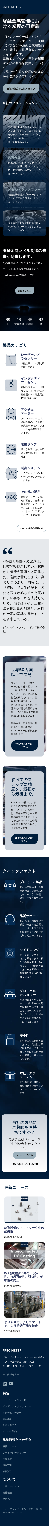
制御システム (30, 468)
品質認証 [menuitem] (7, 1471)
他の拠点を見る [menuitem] (11, 1374)
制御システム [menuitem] (10, 1425)
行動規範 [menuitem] (7, 1458)
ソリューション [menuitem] (11, 1486)
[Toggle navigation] (45, 7)
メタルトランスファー (24, 189)
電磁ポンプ (29, 444)
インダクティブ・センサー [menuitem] (17, 1406)
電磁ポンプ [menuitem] (8, 1418)
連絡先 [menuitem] (6, 1498)
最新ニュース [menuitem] (10, 1446)
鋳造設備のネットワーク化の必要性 (24, 1229)
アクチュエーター (27, 411)
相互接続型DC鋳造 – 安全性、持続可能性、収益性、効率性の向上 (23, 1276)
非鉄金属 (14, 122)
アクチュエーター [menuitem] (12, 1412)
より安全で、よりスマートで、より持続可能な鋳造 (22, 1323)
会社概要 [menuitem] (7, 1492)
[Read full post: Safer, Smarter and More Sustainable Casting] (24, 1304)
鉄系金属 (14, 158)
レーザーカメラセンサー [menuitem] (15, 1400)
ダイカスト (16, 218)
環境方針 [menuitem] (7, 1465)
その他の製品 (30, 492)
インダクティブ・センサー (31, 380)
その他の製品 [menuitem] (10, 1431)
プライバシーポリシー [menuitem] (14, 1452)
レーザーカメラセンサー (30, 356)
